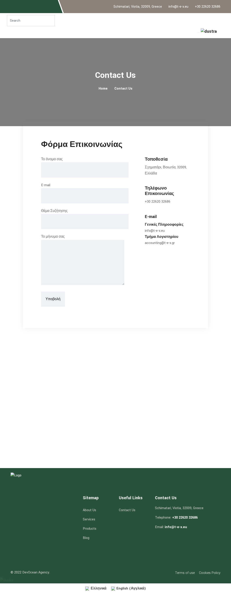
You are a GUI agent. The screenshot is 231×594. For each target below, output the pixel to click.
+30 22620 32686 (207, 6)
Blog (86, 538)
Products (89, 528)
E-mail (45, 185)
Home (103, 88)
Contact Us (123, 88)
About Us (89, 510)
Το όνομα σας (52, 159)
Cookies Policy (209, 573)
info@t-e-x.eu (178, 6)
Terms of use (185, 573)
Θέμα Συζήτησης (54, 211)
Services (89, 519)
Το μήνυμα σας (53, 236)
